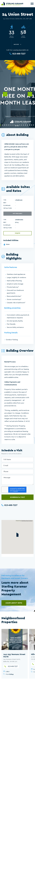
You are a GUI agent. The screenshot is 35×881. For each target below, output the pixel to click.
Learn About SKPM (14, 603)
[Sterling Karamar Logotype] (12, 3)
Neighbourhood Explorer (27, 520)
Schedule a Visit (17, 497)
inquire (17, 233)
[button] (17, 535)
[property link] (14, 639)
